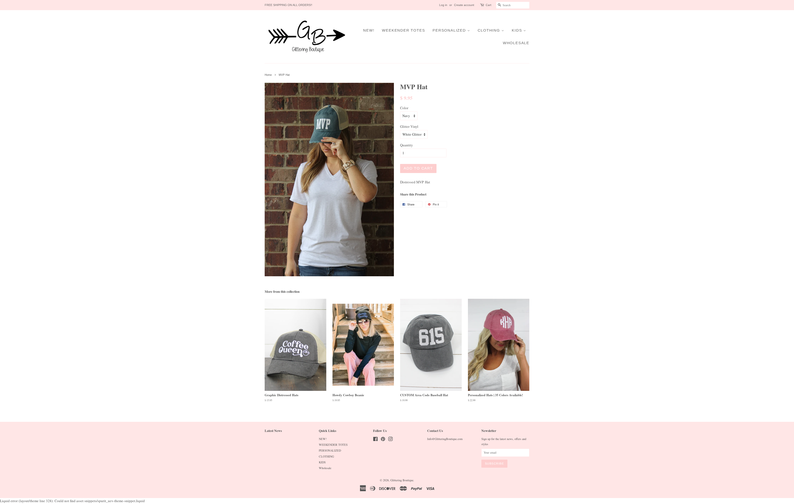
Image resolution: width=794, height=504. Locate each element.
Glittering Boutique (401, 480)
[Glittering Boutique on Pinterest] (383, 440)
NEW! (368, 30)
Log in (443, 5)
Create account (464, 5)
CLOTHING (489, 30)
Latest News (273, 430)
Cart (488, 5)
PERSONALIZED (450, 30)
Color (404, 108)
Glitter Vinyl (409, 126)
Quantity (406, 145)
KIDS (517, 30)
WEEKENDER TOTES (403, 30)
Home (268, 74)
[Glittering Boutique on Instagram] (390, 440)
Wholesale (516, 43)
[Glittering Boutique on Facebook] (375, 440)
